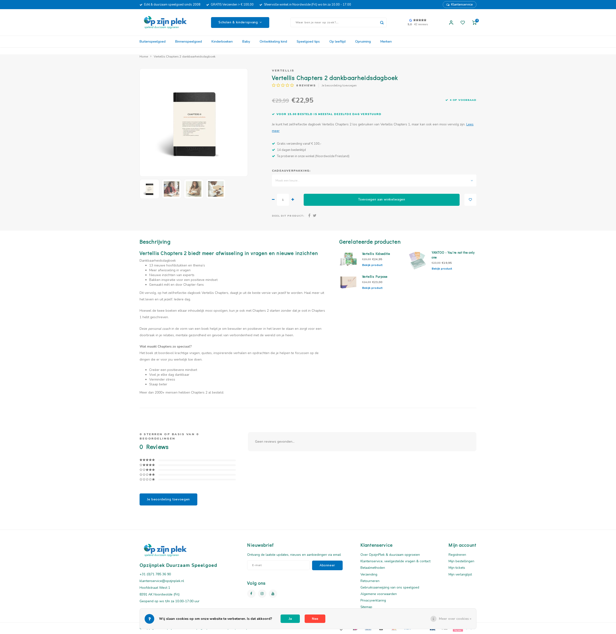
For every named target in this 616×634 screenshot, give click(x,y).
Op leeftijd (337, 41)
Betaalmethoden (372, 567)
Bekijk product (372, 265)
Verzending (368, 574)
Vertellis (283, 70)
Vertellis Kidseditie (376, 254)
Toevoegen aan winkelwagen (381, 199)
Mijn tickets (457, 567)
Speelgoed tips (308, 41)
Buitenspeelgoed (153, 41)
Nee (315, 618)
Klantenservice (462, 4)
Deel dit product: (288, 216)
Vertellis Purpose (375, 276)
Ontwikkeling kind (273, 41)
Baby (246, 41)
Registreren (457, 554)
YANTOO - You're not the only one (453, 254)
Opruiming (363, 41)
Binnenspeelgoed (188, 41)
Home (144, 56)
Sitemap (366, 607)
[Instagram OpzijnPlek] (262, 593)
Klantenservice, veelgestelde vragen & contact (395, 561)
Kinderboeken (222, 41)
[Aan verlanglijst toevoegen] (470, 200)
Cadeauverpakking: (291, 171)
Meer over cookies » (455, 618)
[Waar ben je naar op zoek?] (382, 22)
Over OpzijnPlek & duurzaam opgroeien (390, 554)
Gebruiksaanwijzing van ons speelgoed (389, 587)
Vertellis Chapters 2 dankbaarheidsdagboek (184, 56)
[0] (474, 22)
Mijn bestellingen (461, 561)
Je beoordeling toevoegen (339, 85)
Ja (290, 618)
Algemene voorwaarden (378, 594)
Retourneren (369, 581)
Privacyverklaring (373, 600)
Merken (386, 41)
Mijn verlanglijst (460, 574)
